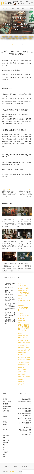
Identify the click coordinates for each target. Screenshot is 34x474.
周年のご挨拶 (9, 287)
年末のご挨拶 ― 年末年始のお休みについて (10, 299)
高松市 (5, 424)
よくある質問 (7, 406)
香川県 (5, 422)
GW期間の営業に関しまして (10, 291)
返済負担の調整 (10, 38)
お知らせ (20, 283)
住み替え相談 (21, 318)
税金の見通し (26, 364)
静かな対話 (21, 384)
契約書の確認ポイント (23, 345)
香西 (4, 438)
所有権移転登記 (22, 352)
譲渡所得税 (21, 374)
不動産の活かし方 (22, 290)
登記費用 (28, 359)
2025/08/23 (20, 45)
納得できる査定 (22, 369)
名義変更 (20, 333)
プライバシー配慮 (22, 285)
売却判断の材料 (23, 340)
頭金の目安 (19, 38)
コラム (17, 18)
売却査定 (5, 404)
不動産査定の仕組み (24, 301)
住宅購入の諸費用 (13, 37)
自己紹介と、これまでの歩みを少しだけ (10, 321)
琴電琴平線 (6, 440)
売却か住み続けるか (23, 335)
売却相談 (28, 343)
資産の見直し (21, 376)
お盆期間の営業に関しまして (10, 284)
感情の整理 (27, 350)
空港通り (5, 452)
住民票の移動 (21, 320)
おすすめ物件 (7, 401)
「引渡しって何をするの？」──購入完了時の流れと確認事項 (10, 315)
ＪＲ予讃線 (6, 435)
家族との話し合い (23, 347)
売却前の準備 (21, 343)
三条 (4, 445)
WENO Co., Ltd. (13, 471)
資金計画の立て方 (22, 381)
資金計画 (20, 379)
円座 (4, 454)
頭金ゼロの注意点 (27, 38)
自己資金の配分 (23, 37)
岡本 (4, 457)
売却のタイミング (22, 338)
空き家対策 (21, 367)
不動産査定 (20, 298)
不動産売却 (23, 293)
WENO (14, 45)
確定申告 (20, 364)
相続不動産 (21, 362)
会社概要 (5, 409)
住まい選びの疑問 (23, 315)
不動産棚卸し (21, 305)
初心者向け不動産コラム (23, 327)
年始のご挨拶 (9, 295)
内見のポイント (21, 323)
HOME (5, 399)
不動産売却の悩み (22, 295)
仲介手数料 (20, 313)
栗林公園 (5, 442)
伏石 (4, 447)
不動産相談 (5, 37)
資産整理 (28, 376)
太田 (4, 450)
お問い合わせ (7, 411)
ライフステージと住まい (24, 288)
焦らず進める (21, 359)
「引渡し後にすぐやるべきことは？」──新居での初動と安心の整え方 (10, 307)
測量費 (28, 357)
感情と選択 (20, 350)
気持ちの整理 (22, 357)
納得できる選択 (22, 372)
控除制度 (20, 355)
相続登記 (27, 362)
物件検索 (7, 466)
